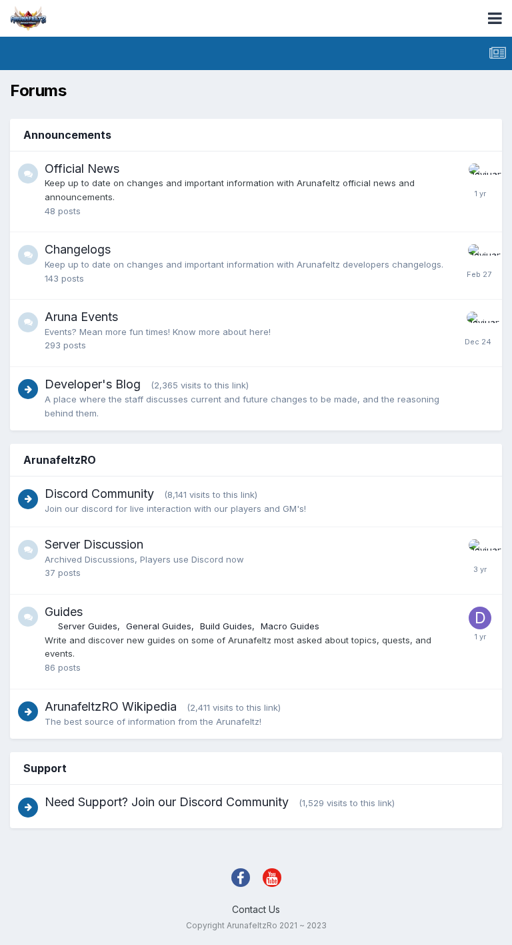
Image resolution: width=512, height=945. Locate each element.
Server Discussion (94, 544)
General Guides (158, 626)
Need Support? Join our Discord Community (167, 802)
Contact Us (256, 909)
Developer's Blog (93, 384)
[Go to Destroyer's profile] (480, 618)
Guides (64, 612)
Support (45, 768)
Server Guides (87, 626)
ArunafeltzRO (59, 459)
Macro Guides (290, 626)
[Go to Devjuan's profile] (480, 175)
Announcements (67, 134)
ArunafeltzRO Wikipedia (111, 706)
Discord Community (99, 494)
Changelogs (78, 249)
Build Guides (226, 626)
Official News (82, 169)
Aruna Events (81, 317)
